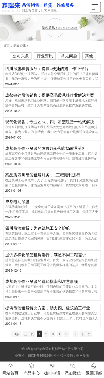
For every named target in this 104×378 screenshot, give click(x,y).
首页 (6, 45)
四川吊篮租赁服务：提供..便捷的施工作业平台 (46, 68)
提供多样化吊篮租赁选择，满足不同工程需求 (45, 254)
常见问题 (69, 55)
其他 (89, 55)
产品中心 (31, 373)
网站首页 (10, 373)
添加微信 (73, 373)
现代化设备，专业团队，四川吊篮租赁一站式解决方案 (52, 121)
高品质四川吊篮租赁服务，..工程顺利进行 (42, 175)
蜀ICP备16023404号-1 (44, 355)
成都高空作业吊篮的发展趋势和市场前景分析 (45, 148)
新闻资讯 (19, 45)
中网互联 (82, 355)
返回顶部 (94, 373)
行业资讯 (45, 55)
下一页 (86, 333)
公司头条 (21, 55)
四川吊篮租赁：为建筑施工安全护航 (37, 228)
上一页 (29, 333)
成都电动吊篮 (17, 201)
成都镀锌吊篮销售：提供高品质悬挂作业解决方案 (49, 95)
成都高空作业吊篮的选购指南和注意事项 (41, 281)
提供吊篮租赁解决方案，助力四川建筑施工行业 (47, 308)
